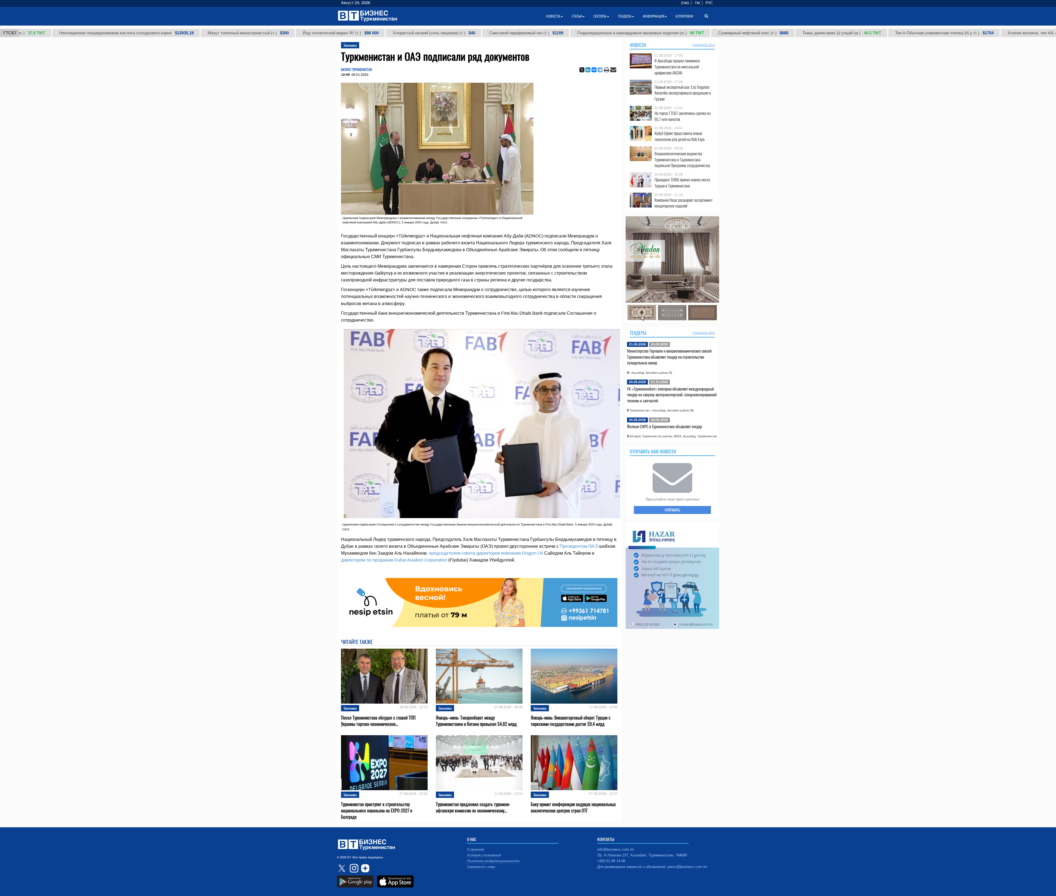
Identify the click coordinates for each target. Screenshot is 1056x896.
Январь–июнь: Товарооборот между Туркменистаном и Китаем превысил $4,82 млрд (476, 721)
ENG (685, 3)
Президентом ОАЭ (579, 546)
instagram (353, 868)
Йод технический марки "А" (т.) (289, 33)
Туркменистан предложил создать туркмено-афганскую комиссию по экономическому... (473, 807)
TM (697, 3)
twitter (342, 868)
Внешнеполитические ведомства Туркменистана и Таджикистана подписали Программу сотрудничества (682, 159)
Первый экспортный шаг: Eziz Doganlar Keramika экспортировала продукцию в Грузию (682, 93)
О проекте (475, 849)
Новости (638, 45)
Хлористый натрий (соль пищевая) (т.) (382, 33)
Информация (653, 16)
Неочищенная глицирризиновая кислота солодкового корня (74, 33)
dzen (364, 868)
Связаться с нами (481, 867)
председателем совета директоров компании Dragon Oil (486, 553)
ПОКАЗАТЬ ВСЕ (703, 45)
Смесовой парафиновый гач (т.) (475, 33)
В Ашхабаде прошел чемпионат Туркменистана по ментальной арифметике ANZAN (677, 67)
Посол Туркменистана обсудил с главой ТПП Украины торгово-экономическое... (378, 721)
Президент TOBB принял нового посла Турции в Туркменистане (682, 183)
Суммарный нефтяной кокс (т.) (701, 33)
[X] (581, 69)
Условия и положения (484, 855)
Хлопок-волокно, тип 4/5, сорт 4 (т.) (1001, 33)
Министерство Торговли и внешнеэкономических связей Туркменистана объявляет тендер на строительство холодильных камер (669, 357)
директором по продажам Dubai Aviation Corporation (394, 560)
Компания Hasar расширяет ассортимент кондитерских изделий (683, 203)
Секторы (599, 16)
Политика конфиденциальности (493, 861)
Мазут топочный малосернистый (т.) (196, 33)
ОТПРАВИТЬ (672, 510)
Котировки (684, 16)
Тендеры (638, 333)
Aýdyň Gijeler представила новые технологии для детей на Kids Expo (679, 136)
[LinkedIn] (587, 69)
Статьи (577, 16)
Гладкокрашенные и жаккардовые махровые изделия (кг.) (589, 33)
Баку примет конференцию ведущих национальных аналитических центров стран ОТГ (573, 807)
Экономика (350, 45)
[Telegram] (600, 69)
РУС (709, 3)
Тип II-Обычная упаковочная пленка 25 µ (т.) (892, 33)
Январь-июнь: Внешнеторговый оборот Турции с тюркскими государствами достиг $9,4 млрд (570, 721)
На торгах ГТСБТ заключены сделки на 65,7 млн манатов (682, 116)
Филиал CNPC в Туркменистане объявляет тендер (664, 426)
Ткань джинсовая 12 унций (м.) (790, 33)
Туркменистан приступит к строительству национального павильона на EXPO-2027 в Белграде (376, 810)
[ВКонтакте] (594, 69)
